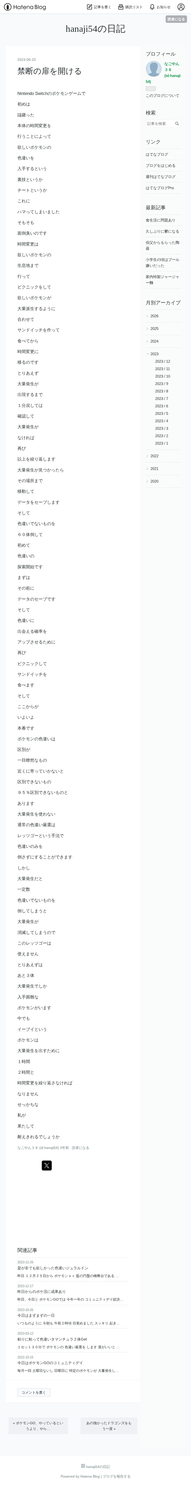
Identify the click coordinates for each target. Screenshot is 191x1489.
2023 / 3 (161, 428)
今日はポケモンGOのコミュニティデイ (50, 1363)
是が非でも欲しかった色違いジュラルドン (52, 1268)
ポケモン (60, 93)
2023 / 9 (161, 384)
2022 (154, 456)
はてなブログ (157, 154)
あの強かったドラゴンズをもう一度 (109, 1426)
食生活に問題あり (161, 220)
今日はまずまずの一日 (36, 1315)
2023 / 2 (161, 436)
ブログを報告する (117, 1476)
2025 (154, 328)
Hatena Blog (90, 1476)
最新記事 (156, 207)
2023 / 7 (161, 398)
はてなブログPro (160, 188)
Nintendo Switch (32, 93)
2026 (154, 316)
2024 (154, 341)
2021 (154, 468)
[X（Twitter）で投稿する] (47, 1165)
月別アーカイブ (163, 302)
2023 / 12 (162, 361)
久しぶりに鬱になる (162, 231)
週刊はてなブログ (161, 177)
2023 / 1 (161, 443)
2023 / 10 (162, 376)
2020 (154, 481)
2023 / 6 (161, 406)
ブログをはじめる (161, 165)
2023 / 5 (161, 413)
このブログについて (162, 95)
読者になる (176, 19)
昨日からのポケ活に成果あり (41, 1291)
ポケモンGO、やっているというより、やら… (38, 1426)
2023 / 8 (161, 391)
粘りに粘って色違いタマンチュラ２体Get (52, 1339)
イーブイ (25, 1029)
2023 (154, 354)
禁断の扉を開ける (49, 71)
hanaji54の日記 (95, 29)
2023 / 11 (162, 369)
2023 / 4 (161, 421)
